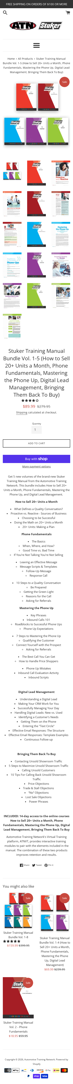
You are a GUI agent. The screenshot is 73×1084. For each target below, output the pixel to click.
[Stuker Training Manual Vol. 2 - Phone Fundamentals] (18, 998)
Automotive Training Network (39, 1059)
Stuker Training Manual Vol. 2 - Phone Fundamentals (18, 1027)
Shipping (21, 412)
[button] (30, 400)
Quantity (36, 423)
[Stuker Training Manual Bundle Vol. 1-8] (18, 910)
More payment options (36, 466)
